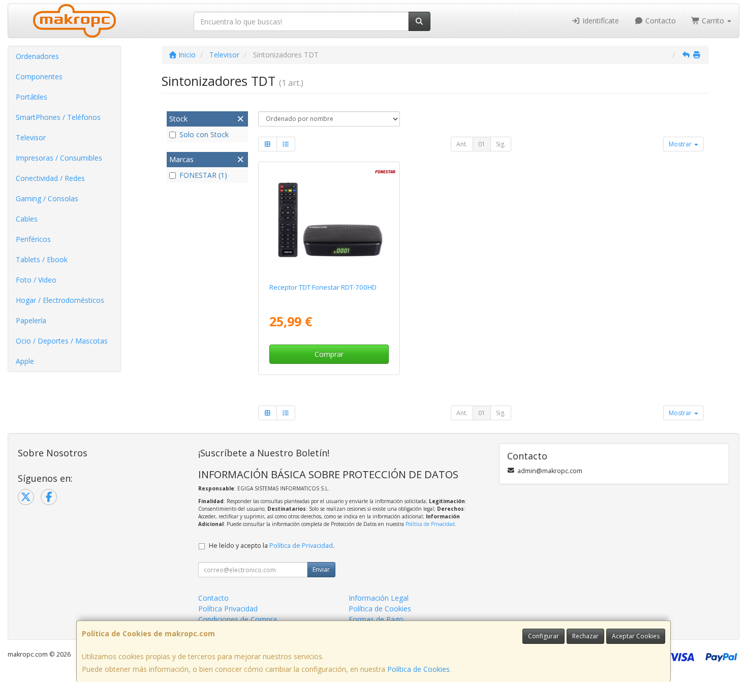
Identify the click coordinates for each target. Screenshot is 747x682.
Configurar (543, 636)
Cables (27, 219)
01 (481, 144)
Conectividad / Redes (50, 178)
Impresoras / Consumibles (59, 158)
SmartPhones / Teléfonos (58, 117)
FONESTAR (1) (203, 175)
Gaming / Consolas (47, 198)
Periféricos (33, 239)
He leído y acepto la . (271, 545)
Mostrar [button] (681, 144)
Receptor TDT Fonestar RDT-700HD (323, 287)
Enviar (321, 569)
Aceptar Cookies (636, 636)
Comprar (329, 354)
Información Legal (379, 598)
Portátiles (31, 97)
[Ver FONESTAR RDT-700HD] (328, 220)
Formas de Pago (376, 619)
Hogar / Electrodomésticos (60, 300)
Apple (25, 361)
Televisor (31, 137)
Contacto (659, 20)
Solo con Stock (204, 134)
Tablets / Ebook (42, 259)
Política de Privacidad (430, 524)
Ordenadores (37, 56)
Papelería (31, 320)
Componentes (39, 76)
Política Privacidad (228, 608)
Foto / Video (36, 280)
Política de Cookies (418, 669)
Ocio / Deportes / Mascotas (62, 341)
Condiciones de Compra (237, 619)
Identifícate (599, 20)
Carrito (713, 20)
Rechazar (585, 636)
